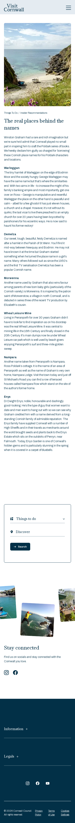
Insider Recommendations (33, 113)
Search (22, 546)
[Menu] (68, 8)
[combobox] (16, 519)
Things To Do (11, 113)
